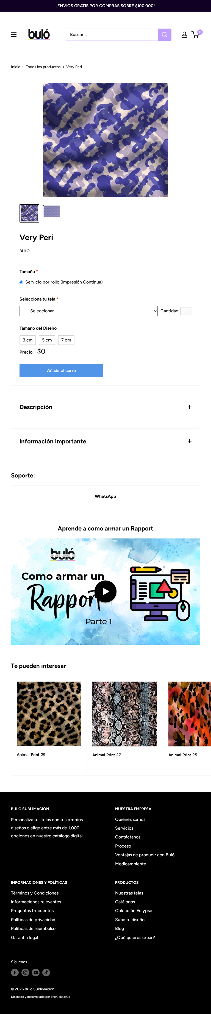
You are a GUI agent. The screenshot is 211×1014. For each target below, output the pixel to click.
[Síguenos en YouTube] (36, 972)
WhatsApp (105, 496)
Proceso (123, 846)
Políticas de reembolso (33, 928)
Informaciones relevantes (36, 901)
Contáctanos (127, 837)
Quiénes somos (130, 819)
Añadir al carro (61, 370)
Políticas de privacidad (33, 919)
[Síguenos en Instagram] (25, 972)
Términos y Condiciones (35, 893)
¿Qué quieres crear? (135, 937)
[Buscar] (164, 35)
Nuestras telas (129, 893)
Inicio (15, 67)
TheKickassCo (60, 997)
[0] (195, 34)
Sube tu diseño (130, 919)
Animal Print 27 (106, 754)
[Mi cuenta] (184, 35)
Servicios (124, 828)
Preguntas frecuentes (32, 910)
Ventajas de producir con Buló (144, 854)
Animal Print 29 (31, 754)
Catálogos (125, 901)
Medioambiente (130, 863)
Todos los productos (43, 67)
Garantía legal (24, 937)
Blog (119, 928)
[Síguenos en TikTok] (46, 972)
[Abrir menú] (13, 34)
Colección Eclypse (133, 910)
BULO (25, 251)
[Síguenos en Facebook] (15, 972)
